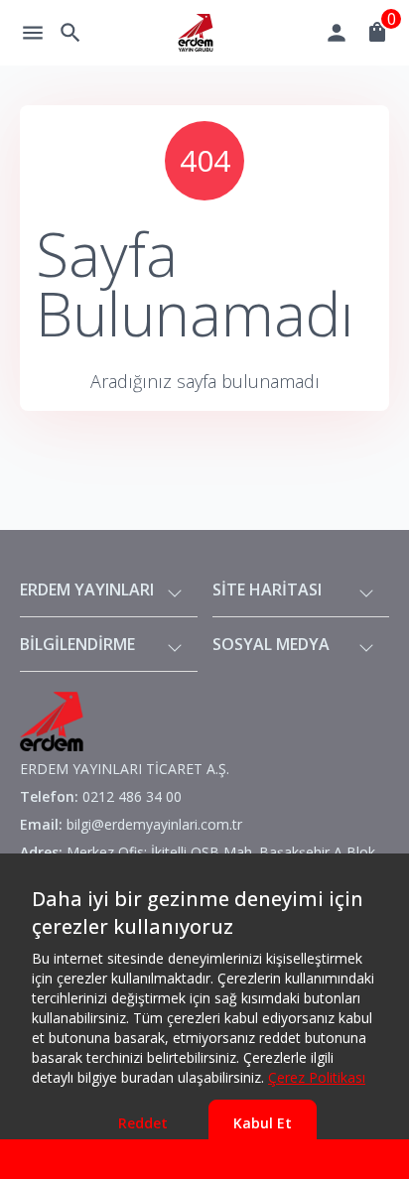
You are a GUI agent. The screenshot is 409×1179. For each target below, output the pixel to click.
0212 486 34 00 (132, 796)
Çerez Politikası (316, 1077)
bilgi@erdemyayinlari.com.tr (154, 824)
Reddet (143, 1123)
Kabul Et (262, 1123)
